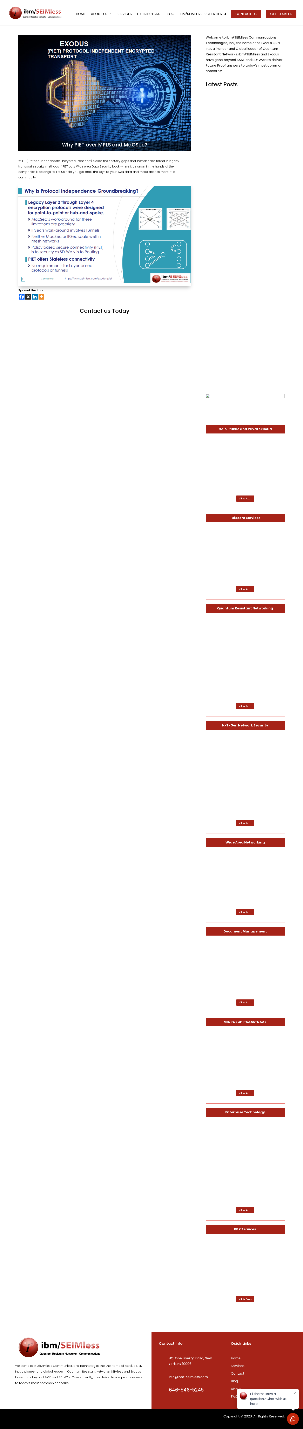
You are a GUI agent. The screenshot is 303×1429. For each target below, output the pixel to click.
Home (81, 14)
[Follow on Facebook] (21, 1418)
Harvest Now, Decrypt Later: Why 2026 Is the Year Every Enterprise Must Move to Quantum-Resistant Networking (245, 184)
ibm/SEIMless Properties (201, 14)
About (236, 1389)
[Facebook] (22, 297)
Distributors (148, 14)
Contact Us (246, 14)
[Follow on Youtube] (46, 1418)
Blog (170, 14)
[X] (28, 297)
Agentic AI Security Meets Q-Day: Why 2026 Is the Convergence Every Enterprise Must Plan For (244, 122)
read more (217, 135)
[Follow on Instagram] (38, 1418)
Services (124, 14)
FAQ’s (235, 1396)
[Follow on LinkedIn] (30, 1418)
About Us (99, 14)
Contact (237, 1373)
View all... (245, 498)
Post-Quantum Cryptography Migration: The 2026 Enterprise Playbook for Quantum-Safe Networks (245, 246)
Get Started (281, 14)
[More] (41, 297)
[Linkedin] (35, 297)
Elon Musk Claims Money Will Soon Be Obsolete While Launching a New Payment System (243, 303)
